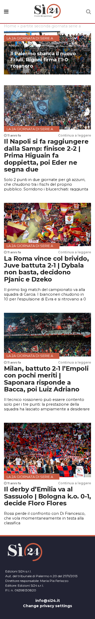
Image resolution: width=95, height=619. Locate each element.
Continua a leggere (74, 135)
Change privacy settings (47, 605)
